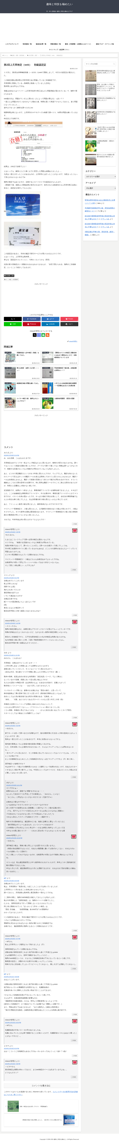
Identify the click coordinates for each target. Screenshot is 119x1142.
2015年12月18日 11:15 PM (12, 655)
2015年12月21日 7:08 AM (11, 976)
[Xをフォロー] (35, 335)
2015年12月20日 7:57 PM (12, 938)
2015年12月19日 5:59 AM (11, 880)
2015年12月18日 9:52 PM (11, 578)
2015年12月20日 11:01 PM (14, 785)
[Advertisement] (59, 27)
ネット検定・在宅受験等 (12, 279)
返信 (75, 524)
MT (5, 878)
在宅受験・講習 (10, 275)
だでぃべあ (105, 219)
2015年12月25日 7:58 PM (12, 1064)
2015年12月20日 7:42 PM (12, 623)
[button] (69, 324)
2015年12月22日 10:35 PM (14, 838)
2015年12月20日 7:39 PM (12, 532)
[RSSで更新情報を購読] (47, 335)
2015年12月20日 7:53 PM (12, 725)
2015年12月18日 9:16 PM (11, 455)
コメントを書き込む (41, 1085)
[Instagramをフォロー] (39, 335)
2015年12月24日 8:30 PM (11, 1048)
